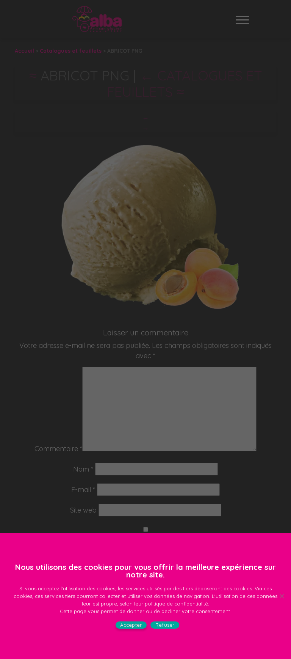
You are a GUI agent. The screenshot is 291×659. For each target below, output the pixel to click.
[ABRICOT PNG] (145, 226)
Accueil (24, 50)
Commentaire (58, 448)
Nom (83, 469)
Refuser (165, 625)
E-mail (83, 489)
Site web (83, 510)
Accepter (131, 625)
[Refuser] (281, 596)
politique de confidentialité (176, 604)
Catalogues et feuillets (71, 50)
